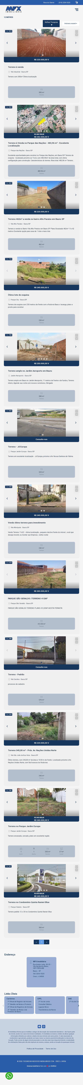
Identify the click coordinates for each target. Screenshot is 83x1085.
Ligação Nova (43, 1007)
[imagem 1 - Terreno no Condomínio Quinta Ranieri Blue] (41, 878)
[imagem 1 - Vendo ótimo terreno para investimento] (41, 498)
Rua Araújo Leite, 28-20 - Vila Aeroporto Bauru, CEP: (42, 966)
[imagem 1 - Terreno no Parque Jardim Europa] (41, 802)
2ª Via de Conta (75, 1001)
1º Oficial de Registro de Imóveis (19, 1001)
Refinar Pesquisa (51, 22)
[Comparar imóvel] (76, 34)
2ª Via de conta (44, 1001)
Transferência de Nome (47, 1010)
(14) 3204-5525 (38, 974)
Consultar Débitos (45, 1004)
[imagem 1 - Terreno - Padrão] (41, 650)
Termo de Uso (51, 1049)
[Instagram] (43, 1026)
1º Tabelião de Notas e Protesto (19, 1004)
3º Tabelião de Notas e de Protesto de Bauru (17, 1011)
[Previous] (7, 43)
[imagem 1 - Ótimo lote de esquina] (41, 271)
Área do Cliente (48, 3)
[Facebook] (39, 1026)
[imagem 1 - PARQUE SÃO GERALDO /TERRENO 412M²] (41, 574)
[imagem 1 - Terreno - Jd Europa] (41, 423)
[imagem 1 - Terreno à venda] (41, 43)
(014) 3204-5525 (64, 3)
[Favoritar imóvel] (76, 31)
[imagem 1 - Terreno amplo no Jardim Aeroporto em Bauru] (41, 347)
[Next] (75, 43)
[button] (76, 2)
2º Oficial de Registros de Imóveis (20, 1007)
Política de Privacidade (35, 1049)
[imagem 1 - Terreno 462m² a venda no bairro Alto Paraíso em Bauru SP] (41, 195)
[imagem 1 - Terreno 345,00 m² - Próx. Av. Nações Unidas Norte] (41, 726)
